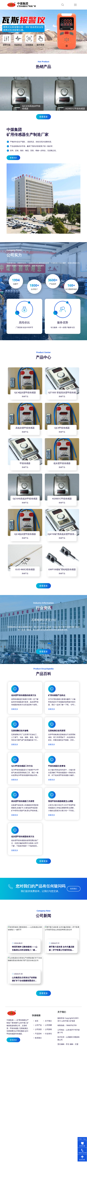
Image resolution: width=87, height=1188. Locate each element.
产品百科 (38, 1033)
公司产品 (38, 1025)
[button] (37, 643)
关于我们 (48, 1021)
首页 (36, 1021)
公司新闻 (48, 1029)
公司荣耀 (48, 1025)
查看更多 (43, 116)
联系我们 (73, 888)
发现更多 (13, 1040)
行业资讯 (48, 1033)
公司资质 (38, 1029)
